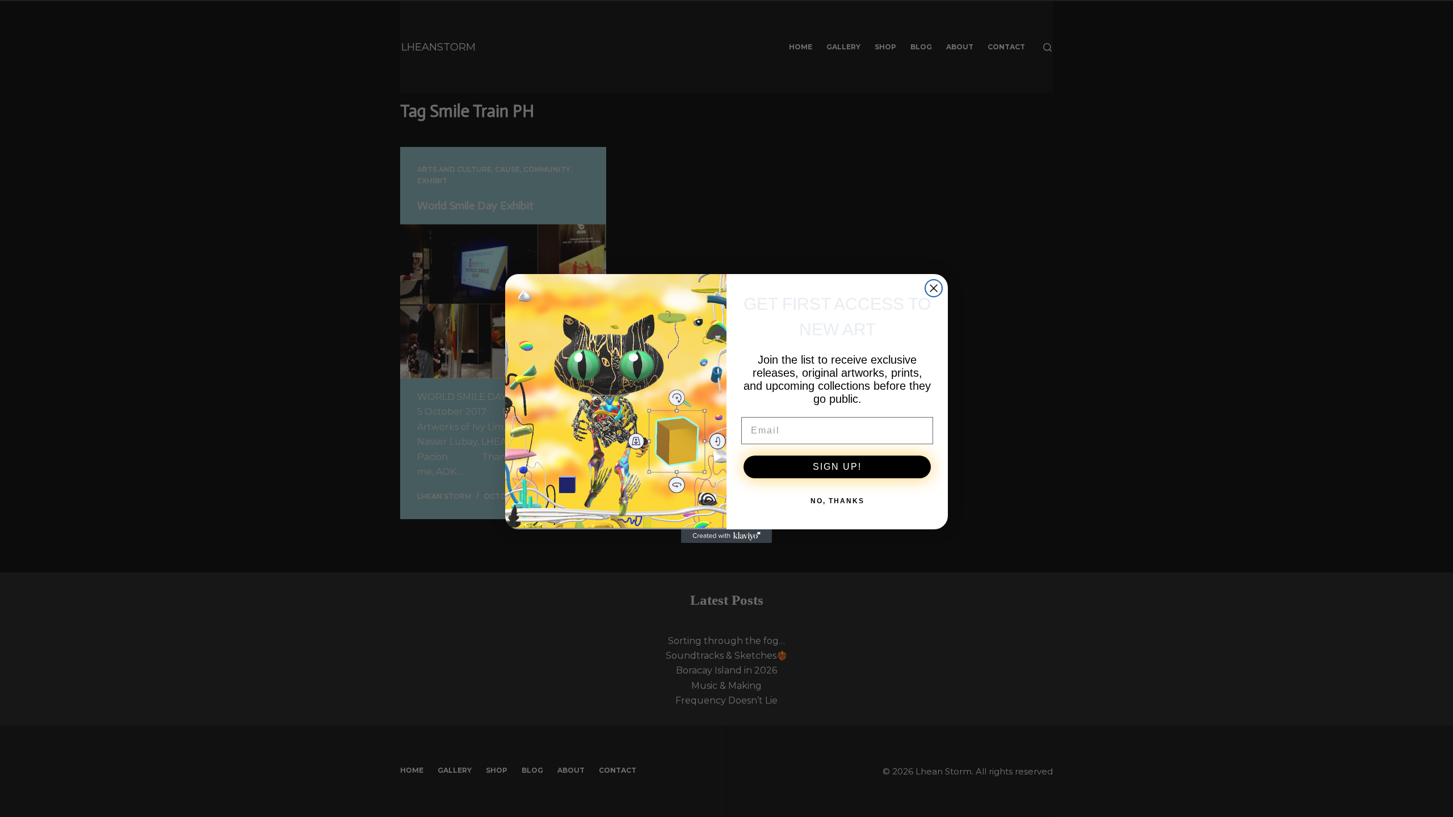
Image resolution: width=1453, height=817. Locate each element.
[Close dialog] (933, 288)
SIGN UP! (837, 466)
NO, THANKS (837, 501)
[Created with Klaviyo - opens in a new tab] (726, 536)
